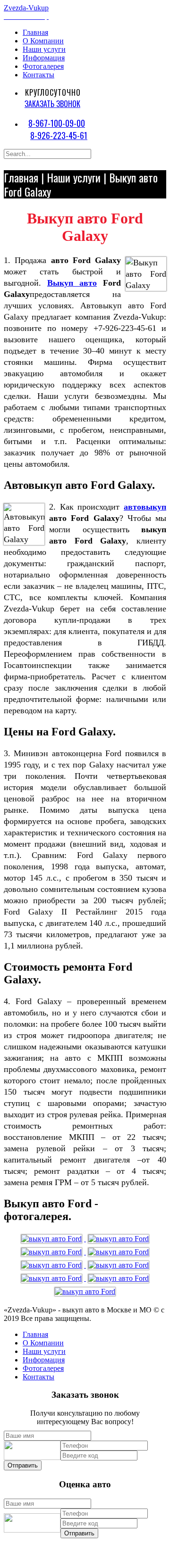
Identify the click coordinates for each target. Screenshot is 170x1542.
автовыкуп (145, 506)
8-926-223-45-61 (58, 135)
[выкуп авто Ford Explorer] (118, 1278)
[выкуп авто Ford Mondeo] (118, 1252)
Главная (35, 32)
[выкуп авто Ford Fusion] (118, 1239)
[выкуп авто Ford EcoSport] (118, 1265)
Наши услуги (44, 49)
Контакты (38, 75)
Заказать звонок (52, 103)
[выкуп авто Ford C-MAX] (52, 1265)
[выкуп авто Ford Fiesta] (85, 1291)
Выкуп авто (72, 283)
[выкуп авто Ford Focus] (52, 1239)
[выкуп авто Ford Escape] (52, 1278)
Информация (44, 58)
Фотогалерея (43, 66)
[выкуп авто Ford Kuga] (52, 1252)
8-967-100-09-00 (56, 123)
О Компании (43, 41)
